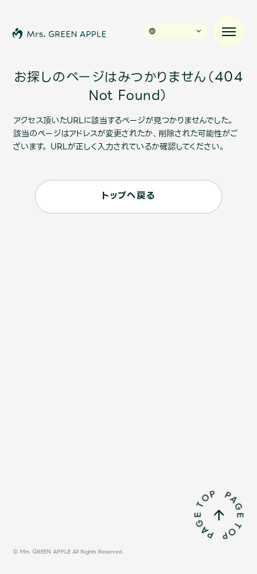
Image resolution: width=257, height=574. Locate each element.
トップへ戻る (128, 196)
